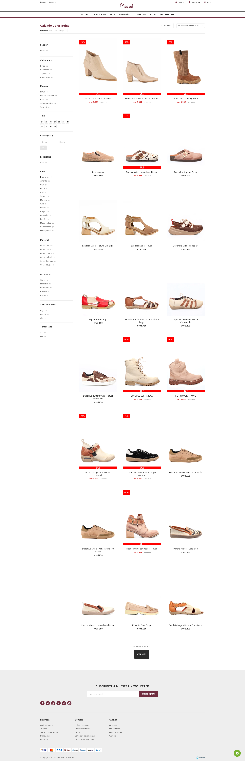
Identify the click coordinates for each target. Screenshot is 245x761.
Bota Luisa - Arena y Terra (186, 98)
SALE (112, 14)
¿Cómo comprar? (82, 725)
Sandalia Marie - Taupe (141, 245)
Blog (153, 14)
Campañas (124, 14)
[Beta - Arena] (98, 140)
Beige (59, 30)
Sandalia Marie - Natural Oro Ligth (98, 245)
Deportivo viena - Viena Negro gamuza (142, 473)
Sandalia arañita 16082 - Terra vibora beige (142, 321)
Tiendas (43, 729)
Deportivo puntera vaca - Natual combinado (98, 397)
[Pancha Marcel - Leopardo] (186, 516)
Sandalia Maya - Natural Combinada (185, 625)
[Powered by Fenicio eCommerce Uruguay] (200, 757)
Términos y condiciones (84, 739)
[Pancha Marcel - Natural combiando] (98, 593)
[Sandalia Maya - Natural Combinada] (186, 593)
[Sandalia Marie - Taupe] (142, 213)
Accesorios (99, 14)
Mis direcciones (115, 732)
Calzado (84, 14)
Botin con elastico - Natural (98, 98)
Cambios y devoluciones (85, 736)
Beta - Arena (98, 172)
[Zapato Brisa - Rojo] (98, 287)
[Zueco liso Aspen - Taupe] (186, 140)
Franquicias (44, 736)
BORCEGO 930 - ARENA (142, 395)
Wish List (112, 736)
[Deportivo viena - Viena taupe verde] (186, 440)
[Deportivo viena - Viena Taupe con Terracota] (98, 516)
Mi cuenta (113, 725)
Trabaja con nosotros (49, 732)
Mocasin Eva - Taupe (141, 625)
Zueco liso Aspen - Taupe (185, 172)
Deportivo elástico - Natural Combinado (185, 321)
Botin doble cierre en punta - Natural (142, 98)
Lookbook (140, 14)
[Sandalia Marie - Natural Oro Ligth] (98, 213)
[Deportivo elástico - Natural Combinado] (186, 287)
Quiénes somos (46, 725)
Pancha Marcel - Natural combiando (98, 625)
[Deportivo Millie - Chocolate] (186, 213)
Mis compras (114, 729)
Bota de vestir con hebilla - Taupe (141, 548)
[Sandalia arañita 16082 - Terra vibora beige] (142, 287)
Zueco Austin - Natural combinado (142, 172)
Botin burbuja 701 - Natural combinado (97, 473)
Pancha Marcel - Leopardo (185, 548)
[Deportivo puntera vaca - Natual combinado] (98, 363)
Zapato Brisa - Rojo (98, 319)
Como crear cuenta (82, 729)
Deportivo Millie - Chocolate (185, 245)
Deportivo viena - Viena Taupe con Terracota (98, 550)
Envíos (77, 732)
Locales (43, 2)
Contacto (168, 14)
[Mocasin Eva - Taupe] (142, 593)
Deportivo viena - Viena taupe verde (185, 472)
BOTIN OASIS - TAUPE (185, 395)
